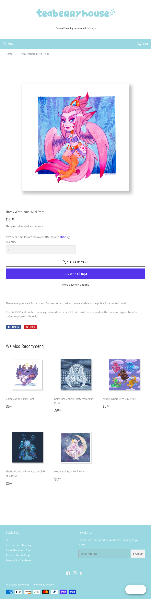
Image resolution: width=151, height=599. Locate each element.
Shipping (11, 226)
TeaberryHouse (21, 584)
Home (9, 53)
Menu (11, 44)
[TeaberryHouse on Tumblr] (81, 574)
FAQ (8, 540)
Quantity (11, 242)
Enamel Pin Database (18, 560)
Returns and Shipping (18, 545)
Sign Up (138, 553)
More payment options (75, 284)
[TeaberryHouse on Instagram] (75, 574)
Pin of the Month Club (18, 550)
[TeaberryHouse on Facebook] (68, 574)
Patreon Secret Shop (18, 555)
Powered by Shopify (43, 584)
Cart (145, 44)
